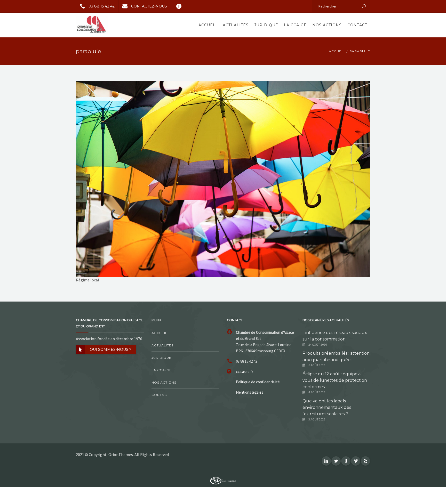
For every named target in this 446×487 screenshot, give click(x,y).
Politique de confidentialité (258, 381)
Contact (357, 25)
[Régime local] (223, 178)
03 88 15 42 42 (102, 6)
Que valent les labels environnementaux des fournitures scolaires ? (326, 407)
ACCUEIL (337, 51)
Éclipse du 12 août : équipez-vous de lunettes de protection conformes (334, 380)
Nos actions (327, 25)
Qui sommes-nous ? (110, 349)
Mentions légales (249, 392)
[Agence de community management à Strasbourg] (223, 480)
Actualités (236, 25)
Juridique (266, 25)
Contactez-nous (149, 6)
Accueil (207, 25)
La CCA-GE (295, 25)
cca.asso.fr (244, 371)
